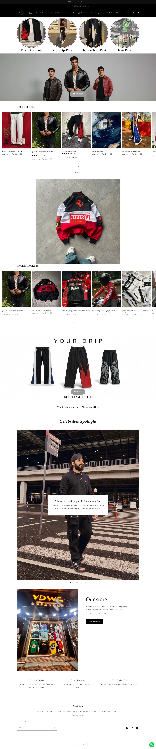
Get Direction (94, 621)
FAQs (115, 711)
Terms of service (78, 715)
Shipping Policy (84, 711)
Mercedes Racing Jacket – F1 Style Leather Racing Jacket (135, 311)
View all (78, 172)
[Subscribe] (54, 727)
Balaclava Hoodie (97, 151)
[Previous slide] (65, 582)
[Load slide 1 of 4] (70, 582)
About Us (40, 711)
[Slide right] (82, 166)
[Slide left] (73, 166)
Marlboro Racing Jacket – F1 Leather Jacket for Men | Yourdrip (76, 311)
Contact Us (95, 711)
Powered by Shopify (83, 744)
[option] (31, 35)
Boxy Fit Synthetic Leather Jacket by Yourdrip (43, 152)
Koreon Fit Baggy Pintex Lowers (12, 151)
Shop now (78, 391)
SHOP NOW (78, 94)
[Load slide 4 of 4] (80, 582)
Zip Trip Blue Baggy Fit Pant (131, 151)
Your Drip (75, 744)
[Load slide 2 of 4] (73, 582)
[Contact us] (151, 744)
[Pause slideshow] (91, 582)
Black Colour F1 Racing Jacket (41, 310)
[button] (128, 12)
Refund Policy (106, 711)
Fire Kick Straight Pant (69, 151)
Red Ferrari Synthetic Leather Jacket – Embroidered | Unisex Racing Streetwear (104, 311)
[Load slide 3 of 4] (77, 582)
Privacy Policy (51, 711)
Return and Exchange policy (67, 711)
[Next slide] (85, 582)
